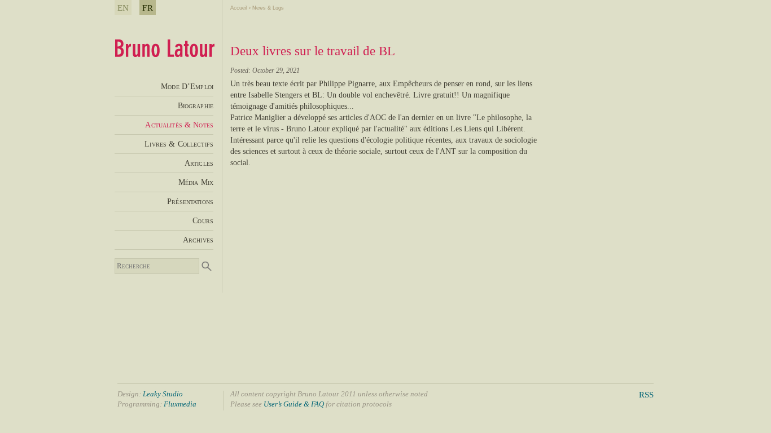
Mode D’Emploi (187, 86)
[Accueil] (164, 54)
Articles (199, 162)
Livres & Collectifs (178, 143)
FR (147, 7)
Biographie (195, 105)
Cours (202, 220)
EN (123, 7)
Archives (198, 239)
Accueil (238, 8)
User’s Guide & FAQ (294, 404)
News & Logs (268, 8)
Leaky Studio (163, 394)
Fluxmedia (180, 404)
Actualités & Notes (179, 124)
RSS (646, 394)
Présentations (190, 201)
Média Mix (195, 182)
